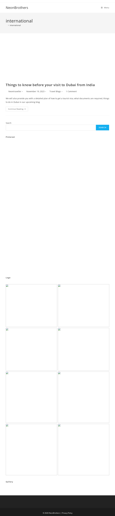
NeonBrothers (17, 7)
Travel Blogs (55, 91)
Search (8, 123)
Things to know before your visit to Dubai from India (50, 84)
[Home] (6, 25)
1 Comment (71, 91)
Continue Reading (18, 109)
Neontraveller (14, 91)
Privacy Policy (67, 513)
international (15, 25)
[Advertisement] (57, 61)
